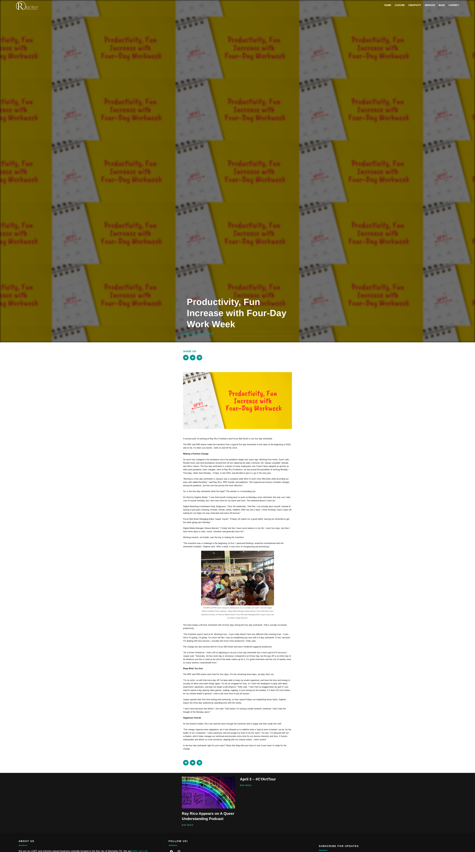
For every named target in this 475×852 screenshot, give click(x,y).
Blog (442, 5)
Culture (400, 5)
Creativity (414, 5)
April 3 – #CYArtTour (258, 779)
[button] (186, 357)
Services (430, 5)
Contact (453, 5)
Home (387, 5)
